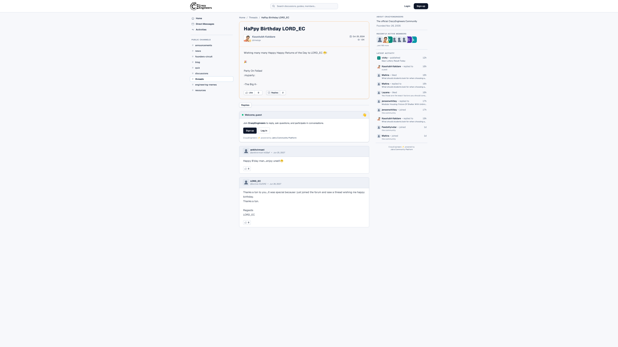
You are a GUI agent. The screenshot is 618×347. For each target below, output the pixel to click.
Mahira (385, 75)
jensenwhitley (389, 101)
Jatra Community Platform (284, 138)
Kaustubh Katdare (263, 36)
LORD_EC (255, 181)
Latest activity (386, 53)
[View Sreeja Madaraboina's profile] (409, 39)
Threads (253, 17)
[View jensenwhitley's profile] (404, 39)
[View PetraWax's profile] (380, 39)
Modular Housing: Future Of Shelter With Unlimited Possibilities (404, 104)
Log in (264, 130)
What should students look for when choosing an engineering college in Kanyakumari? (404, 78)
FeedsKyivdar (389, 127)
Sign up (250, 130)
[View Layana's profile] (399, 39)
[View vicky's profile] (389, 39)
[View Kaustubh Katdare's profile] (384, 39)
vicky (385, 57)
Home (242, 17)
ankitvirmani (257, 149)
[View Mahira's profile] (394, 39)
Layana (385, 92)
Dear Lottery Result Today (393, 61)
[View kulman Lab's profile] (413, 39)
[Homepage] (201, 6)
